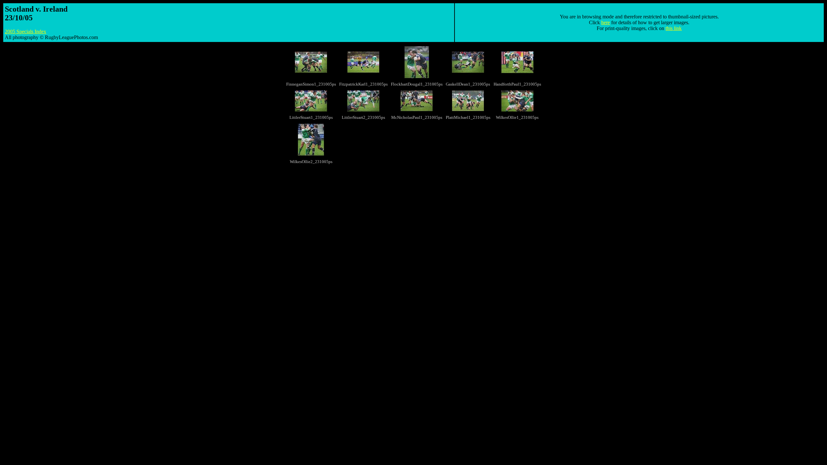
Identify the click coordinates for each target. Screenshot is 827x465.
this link (673, 28)
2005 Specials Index (25, 31)
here (605, 22)
